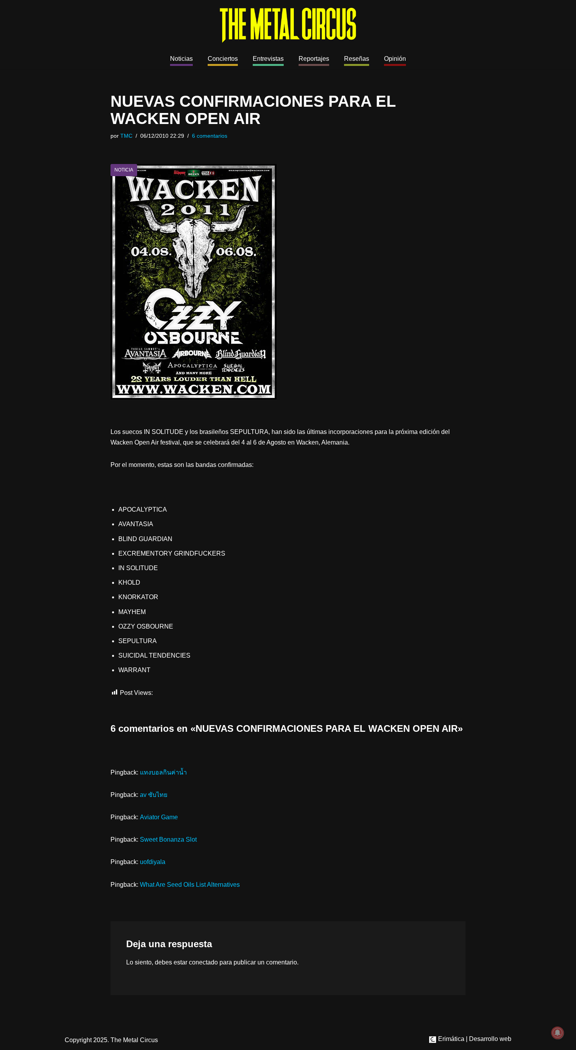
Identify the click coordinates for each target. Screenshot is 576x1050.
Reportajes (314, 58)
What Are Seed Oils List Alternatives (190, 884)
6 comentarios (209, 136)
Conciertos (223, 58)
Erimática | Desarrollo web (474, 1038)
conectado (203, 962)
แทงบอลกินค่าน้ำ (163, 772)
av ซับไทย (153, 794)
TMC (126, 136)
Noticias (181, 58)
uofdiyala (152, 862)
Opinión (395, 58)
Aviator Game (159, 817)
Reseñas (356, 58)
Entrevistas (268, 58)
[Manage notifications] (557, 1032)
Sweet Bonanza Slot (168, 839)
